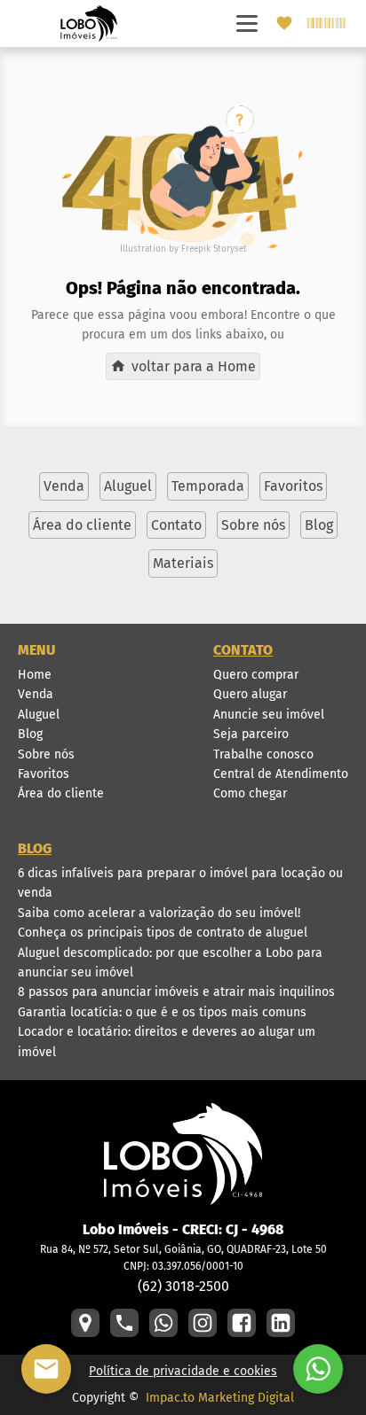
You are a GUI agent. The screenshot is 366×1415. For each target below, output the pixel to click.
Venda (35, 694)
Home (35, 674)
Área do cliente (61, 793)
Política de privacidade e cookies (183, 1371)
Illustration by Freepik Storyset (183, 249)
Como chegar (250, 793)
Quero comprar (255, 674)
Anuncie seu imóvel (268, 714)
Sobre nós (46, 754)
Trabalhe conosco (263, 754)
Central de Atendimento (280, 773)
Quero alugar (250, 694)
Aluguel (39, 714)
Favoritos (43, 773)
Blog (30, 734)
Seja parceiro (251, 734)
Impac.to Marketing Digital (220, 1397)
